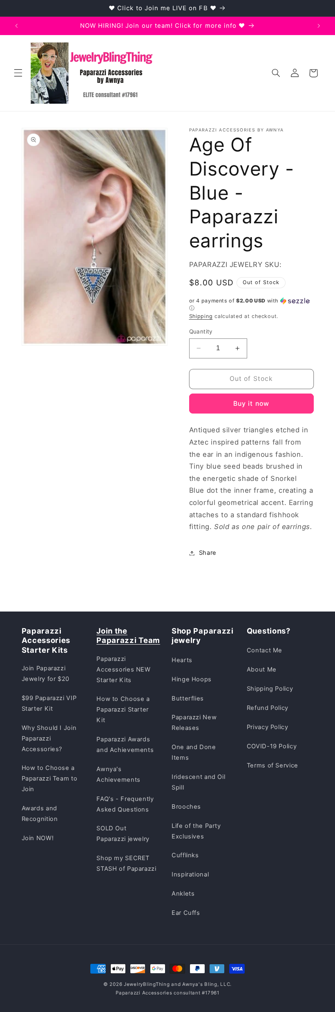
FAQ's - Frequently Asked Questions (125, 804)
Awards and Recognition (40, 814)
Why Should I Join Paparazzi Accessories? (49, 738)
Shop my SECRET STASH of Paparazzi (126, 863)
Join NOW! (38, 838)
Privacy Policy (267, 727)
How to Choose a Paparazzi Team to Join (50, 778)
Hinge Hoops (192, 679)
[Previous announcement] (16, 26)
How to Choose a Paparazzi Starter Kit (123, 709)
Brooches (186, 806)
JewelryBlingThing (147, 984)
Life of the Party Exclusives (196, 831)
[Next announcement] (319, 26)
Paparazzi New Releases (194, 723)
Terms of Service (272, 765)
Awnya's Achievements (118, 774)
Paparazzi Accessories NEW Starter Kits (123, 669)
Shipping (201, 316)
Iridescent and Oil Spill (198, 782)
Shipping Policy (270, 688)
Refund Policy (267, 708)
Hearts (182, 660)
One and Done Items (194, 752)
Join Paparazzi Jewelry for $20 (45, 674)
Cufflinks (185, 855)
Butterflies (188, 698)
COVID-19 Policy (272, 746)
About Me (262, 669)
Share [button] (208, 552)
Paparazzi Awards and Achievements (125, 745)
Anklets (183, 893)
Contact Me (264, 650)
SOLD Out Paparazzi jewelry (123, 834)
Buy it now (251, 403)
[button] (18, 73)
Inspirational (190, 874)
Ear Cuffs (186, 912)
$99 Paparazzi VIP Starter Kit (49, 703)
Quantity (201, 331)
